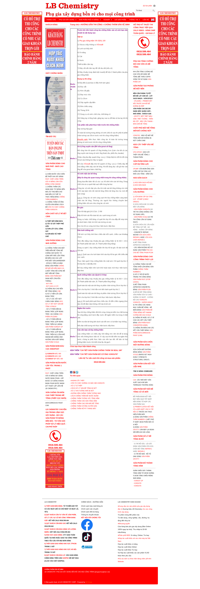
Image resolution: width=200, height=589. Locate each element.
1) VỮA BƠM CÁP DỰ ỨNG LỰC (142, 199)
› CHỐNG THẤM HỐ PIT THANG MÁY (83, 408)
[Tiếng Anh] (152, 20)
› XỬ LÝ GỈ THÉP (76, 386)
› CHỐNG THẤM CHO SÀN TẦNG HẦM (83, 401)
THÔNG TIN (133, 20)
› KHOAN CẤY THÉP (77, 380)
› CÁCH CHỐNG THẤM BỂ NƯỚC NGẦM (84, 396)
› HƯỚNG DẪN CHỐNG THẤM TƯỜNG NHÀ (85, 393)
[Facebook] (71, 373)
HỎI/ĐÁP (106, 20)
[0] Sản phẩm (147, 6)
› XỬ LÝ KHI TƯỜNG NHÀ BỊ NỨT (82, 391)
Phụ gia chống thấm (92, 41)
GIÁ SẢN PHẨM (120, 20)
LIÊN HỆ (146, 20)
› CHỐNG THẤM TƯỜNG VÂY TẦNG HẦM (84, 398)
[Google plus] (74, 373)
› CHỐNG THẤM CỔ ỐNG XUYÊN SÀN (83, 406)
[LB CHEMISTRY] (100, 9)
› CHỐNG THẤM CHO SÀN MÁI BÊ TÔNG (84, 403)
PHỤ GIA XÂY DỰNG (66, 20)
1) (134, 407)
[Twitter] (77, 373)
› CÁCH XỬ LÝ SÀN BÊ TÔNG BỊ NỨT (83, 388)
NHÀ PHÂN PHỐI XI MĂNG (89, 20)
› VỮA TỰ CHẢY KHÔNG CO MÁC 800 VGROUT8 (87, 383)
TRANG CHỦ (51, 20)
